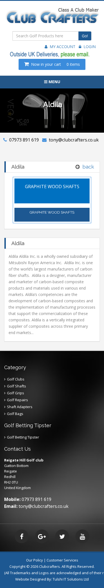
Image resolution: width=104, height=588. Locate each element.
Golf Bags (15, 413)
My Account (61, 46)
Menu (53, 81)
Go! (85, 35)
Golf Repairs (17, 399)
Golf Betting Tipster (23, 437)
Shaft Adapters (19, 406)
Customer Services (62, 560)
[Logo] (52, 18)
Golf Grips (15, 392)
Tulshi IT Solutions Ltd (71, 579)
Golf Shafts (16, 386)
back (88, 167)
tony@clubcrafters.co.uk (74, 140)
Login (88, 46)
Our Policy (34, 560)
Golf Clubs (15, 379)
